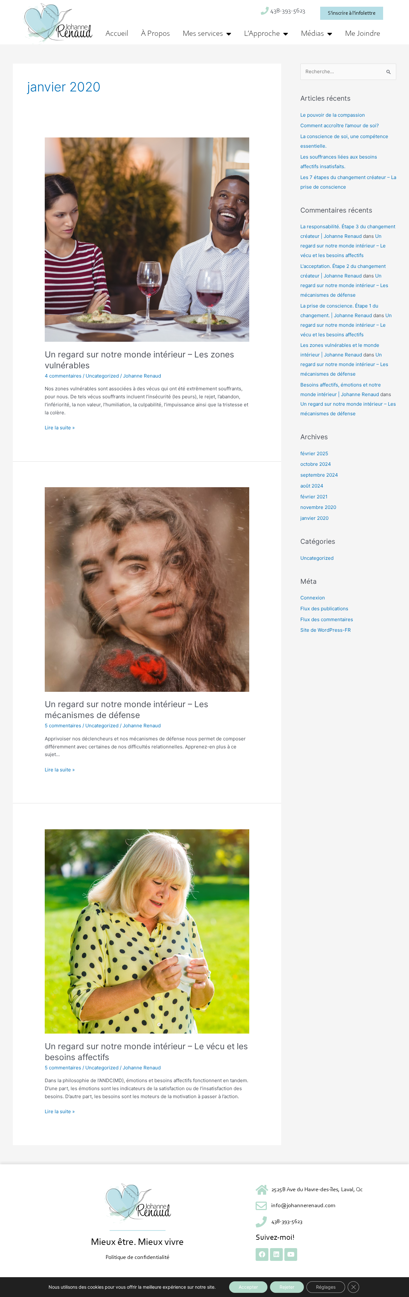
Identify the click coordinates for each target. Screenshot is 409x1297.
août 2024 (311, 486)
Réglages (326, 1287)
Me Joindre (362, 34)
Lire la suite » (60, 427)
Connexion (312, 598)
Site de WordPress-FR (325, 630)
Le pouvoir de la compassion (332, 115)
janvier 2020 (314, 518)
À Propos (155, 34)
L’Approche (262, 34)
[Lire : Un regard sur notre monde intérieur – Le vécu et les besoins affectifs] (147, 931)
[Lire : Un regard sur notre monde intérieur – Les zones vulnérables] (147, 239)
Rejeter (287, 1287)
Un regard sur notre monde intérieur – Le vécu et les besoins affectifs (343, 245)
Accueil (116, 34)
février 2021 (314, 497)
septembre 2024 (319, 475)
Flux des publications (324, 609)
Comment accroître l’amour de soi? (339, 125)
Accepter (248, 1287)
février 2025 (314, 453)
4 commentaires (63, 376)
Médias (312, 34)
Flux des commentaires (326, 619)
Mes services (203, 34)
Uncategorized (102, 376)
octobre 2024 (315, 464)
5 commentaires (63, 726)
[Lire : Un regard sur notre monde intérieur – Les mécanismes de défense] (147, 589)
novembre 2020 (318, 507)
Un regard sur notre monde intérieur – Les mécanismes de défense (344, 285)
